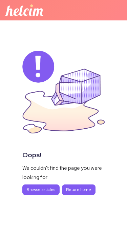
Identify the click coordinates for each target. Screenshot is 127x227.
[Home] (24, 10)
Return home (78, 189)
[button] (112, 210)
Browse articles (40, 189)
